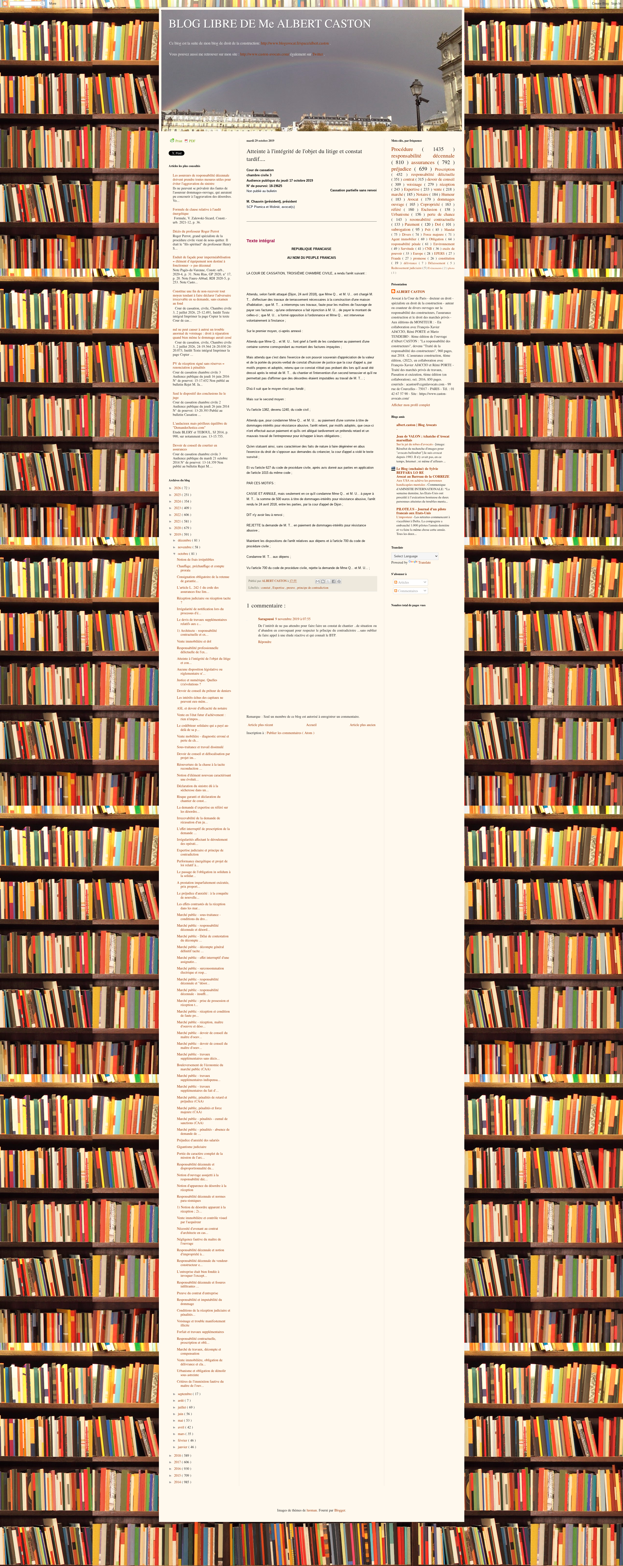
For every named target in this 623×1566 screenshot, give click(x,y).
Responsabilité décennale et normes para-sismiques (201, 1198)
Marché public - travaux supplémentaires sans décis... (198, 1056)
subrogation (401, 229)
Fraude (397, 258)
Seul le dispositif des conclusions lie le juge (199, 395)
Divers (407, 234)
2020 (178, 527)
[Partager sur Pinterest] (339, 581)
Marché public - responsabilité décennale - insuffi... (198, 992)
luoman (312, 1510)
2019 (178, 534)
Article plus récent (260, 724)
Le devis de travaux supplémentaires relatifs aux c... (202, 621)
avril (181, 1427)
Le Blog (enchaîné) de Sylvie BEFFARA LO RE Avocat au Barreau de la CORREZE (422, 472)
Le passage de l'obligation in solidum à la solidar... (203, 873)
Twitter (318, 53)
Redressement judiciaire (406, 268)
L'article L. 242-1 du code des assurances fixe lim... (198, 589)
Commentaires (407, 590)
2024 (178, 501)
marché (397, 194)
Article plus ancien (363, 724)
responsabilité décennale (423, 155)
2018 (178, 1455)
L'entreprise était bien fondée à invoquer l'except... (198, 1273)
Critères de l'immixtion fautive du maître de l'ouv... (200, 1383)
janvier (183, 1447)
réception (447, 184)
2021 (178, 521)
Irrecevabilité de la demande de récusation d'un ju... (198, 820)
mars (181, 1433)
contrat (409, 179)
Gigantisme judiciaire (191, 1146)
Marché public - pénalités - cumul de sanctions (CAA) (202, 1120)
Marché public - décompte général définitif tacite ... (200, 948)
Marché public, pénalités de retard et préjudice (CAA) (202, 1099)
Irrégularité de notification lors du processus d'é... (200, 610)
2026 (178, 487)
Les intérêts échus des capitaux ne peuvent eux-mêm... (200, 699)
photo (451, 268)
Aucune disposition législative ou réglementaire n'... (199, 671)
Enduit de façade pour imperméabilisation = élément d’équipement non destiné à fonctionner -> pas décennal (201, 261)
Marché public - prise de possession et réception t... (203, 1002)
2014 (178, 1482)
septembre (185, 1393)
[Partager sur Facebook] (333, 581)
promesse (420, 258)
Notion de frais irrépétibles (195, 559)
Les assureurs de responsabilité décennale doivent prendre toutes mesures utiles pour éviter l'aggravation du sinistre (202, 179)
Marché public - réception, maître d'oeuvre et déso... (200, 1024)
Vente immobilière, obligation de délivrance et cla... (199, 1362)
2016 (178, 1468)
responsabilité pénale (406, 244)
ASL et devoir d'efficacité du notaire (202, 708)
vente (438, 189)
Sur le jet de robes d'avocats (414, 444)
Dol (439, 224)
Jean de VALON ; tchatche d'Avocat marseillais (422, 438)
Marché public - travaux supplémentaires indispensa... (198, 1077)
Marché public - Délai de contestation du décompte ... (203, 938)
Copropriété (431, 204)
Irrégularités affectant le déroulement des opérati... (202, 841)
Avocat (414, 199)
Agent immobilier (404, 239)
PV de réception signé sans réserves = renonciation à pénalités (198, 365)
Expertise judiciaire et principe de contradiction (200, 852)
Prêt (428, 229)
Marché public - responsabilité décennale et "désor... (198, 981)
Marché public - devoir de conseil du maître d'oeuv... (202, 1034)
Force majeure (434, 234)
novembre (185, 547)
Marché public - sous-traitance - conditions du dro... (199, 916)
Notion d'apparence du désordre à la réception (201, 1187)
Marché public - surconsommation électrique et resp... (200, 970)
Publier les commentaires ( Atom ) (290, 732)
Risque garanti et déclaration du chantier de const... (198, 798)
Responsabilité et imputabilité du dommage (199, 1301)
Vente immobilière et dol (194, 641)
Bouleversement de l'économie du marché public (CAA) (200, 1067)
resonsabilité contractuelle (432, 219)
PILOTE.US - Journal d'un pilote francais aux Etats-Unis (421, 510)
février (183, 1440)
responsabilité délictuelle (433, 174)
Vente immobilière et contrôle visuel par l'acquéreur (202, 1219)
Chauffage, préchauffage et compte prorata (200, 568)
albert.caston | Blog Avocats (416, 424)
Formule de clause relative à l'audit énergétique (197, 211)
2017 (178, 1462)
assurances (424, 162)
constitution (447, 258)
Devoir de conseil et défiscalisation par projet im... (203, 755)
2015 (178, 1475)
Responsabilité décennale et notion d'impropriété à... (200, 1252)
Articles (403, 582)
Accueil (311, 724)
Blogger (339, 1510)
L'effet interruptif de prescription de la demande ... (203, 830)
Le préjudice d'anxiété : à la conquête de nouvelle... (202, 895)
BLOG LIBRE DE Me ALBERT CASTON (270, 23)
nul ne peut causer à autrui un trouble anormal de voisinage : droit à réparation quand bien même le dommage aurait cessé (202, 333)
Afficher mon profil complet (410, 404)
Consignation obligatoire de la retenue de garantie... (203, 578)
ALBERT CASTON (410, 291)
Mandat (449, 229)
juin (181, 1413)
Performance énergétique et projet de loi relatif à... (202, 863)
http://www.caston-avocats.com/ (264, 53)
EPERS (440, 253)
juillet (182, 1407)
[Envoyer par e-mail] (317, 581)
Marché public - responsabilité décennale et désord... (198, 927)
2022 (178, 514)
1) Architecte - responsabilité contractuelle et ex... (197, 632)
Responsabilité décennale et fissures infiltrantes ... (201, 1284)
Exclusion (430, 209)
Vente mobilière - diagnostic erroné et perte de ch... (203, 738)
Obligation (437, 239)
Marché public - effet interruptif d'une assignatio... (203, 959)
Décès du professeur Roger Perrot (196, 231)
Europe (418, 253)
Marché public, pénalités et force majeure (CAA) (199, 1110)
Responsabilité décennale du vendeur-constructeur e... (202, 1262)
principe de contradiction (312, 588)
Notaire (423, 194)
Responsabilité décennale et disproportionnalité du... (195, 1166)
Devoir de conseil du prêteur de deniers (204, 690)
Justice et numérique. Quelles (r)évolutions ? (197, 682)
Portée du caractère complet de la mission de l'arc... (200, 1155)
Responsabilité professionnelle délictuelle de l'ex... (197, 649)
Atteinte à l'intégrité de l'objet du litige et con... (203, 660)
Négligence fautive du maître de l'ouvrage (199, 1241)
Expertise (279, 588)
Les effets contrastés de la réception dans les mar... (201, 906)
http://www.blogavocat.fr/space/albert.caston (295, 43)
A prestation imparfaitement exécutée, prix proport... (203, 884)
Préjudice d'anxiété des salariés (198, 1140)
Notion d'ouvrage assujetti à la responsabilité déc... (198, 1177)
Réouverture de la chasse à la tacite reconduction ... (201, 766)
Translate (424, 562)
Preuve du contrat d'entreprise (197, 1293)
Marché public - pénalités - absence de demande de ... (203, 1131)
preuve (291, 588)
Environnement (444, 244)
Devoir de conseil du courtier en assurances (195, 447)
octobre (183, 553)
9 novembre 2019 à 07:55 (293, 618)
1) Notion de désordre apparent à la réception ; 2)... (201, 1209)
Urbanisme (401, 214)
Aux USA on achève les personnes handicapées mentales (419, 482)
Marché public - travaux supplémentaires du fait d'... (198, 1088)
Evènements (435, 268)
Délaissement (437, 263)
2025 (178, 494)
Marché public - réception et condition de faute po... (203, 1013)
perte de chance (441, 214)
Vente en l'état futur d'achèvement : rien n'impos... (201, 716)
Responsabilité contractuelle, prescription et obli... (196, 1340)
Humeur (448, 194)
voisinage (415, 184)
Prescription (445, 169)
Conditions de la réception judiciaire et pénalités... (203, 1312)
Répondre (264, 641)
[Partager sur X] (328, 581)
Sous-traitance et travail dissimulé (200, 747)
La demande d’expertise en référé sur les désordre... (202, 809)
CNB (429, 248)
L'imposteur (404, 517)
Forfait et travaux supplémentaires (200, 1331)
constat (266, 588)
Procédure (406, 148)
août (181, 1400)
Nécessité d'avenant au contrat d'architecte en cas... (197, 1230)
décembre (185, 540)
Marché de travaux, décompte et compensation (199, 1351)
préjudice (402, 168)
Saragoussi (266, 618)
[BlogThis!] (323, 581)
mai (181, 1420)
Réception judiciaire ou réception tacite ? (204, 600)
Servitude (408, 248)
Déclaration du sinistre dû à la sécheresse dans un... (197, 787)
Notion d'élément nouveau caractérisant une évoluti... (204, 777)
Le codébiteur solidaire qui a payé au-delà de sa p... (203, 727)
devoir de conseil (441, 179)
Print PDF (185, 141)
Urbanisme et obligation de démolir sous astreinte (201, 1372)
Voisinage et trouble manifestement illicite (201, 1323)
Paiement (413, 224)
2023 (178, 507)
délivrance (411, 263)
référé (397, 209)
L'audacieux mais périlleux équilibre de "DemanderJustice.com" (200, 425)
